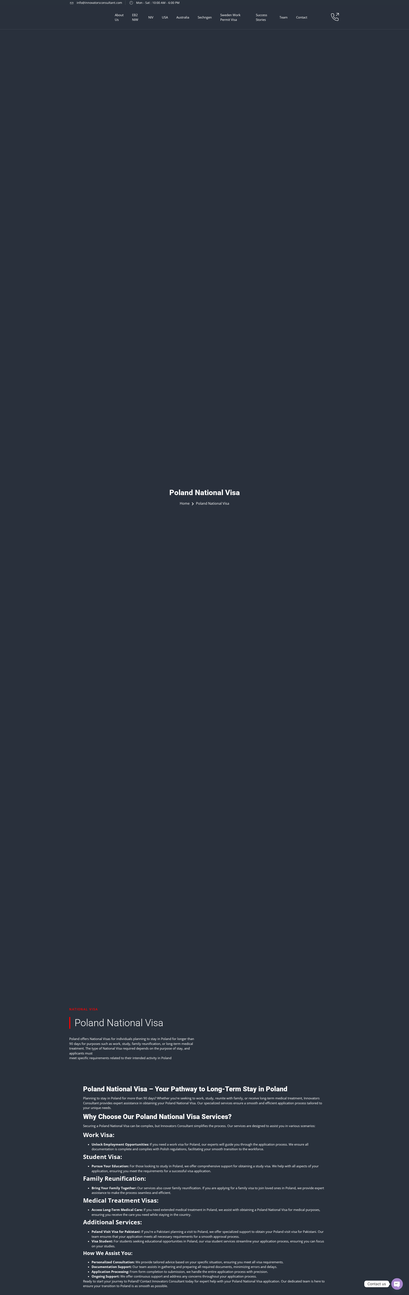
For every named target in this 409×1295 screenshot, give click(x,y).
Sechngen (205, 17)
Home (185, 503)
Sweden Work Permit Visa (230, 17)
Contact (301, 17)
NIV (150, 17)
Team (283, 17)
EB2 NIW (135, 17)
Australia (182, 17)
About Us (119, 17)
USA (165, 17)
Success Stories (261, 17)
